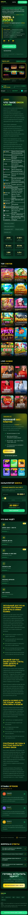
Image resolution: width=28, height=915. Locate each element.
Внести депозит (13, 510)
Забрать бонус (8, 46)
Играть (23, 910)
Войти (14, 2)
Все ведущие (5, 363)
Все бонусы (7, 50)
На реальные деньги (11, 455)
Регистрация (22, 2)
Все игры (4, 266)
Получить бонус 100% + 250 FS (14, 885)
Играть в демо (9, 451)
